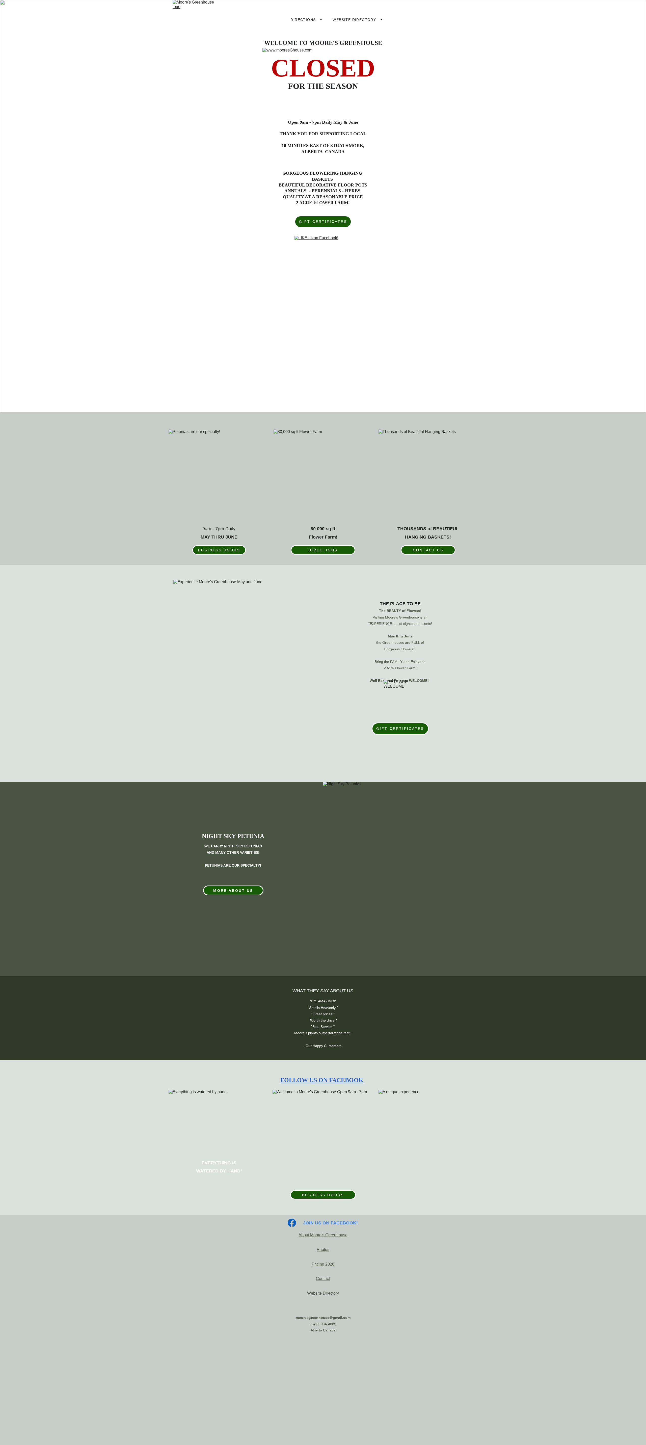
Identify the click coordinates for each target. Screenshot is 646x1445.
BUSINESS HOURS (219, 550)
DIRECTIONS (303, 20)
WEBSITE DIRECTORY (354, 20)
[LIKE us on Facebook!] (322, 245)
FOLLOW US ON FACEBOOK (321, 1080)
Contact (323, 1278)
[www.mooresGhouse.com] (323, 1351)
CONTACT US (428, 550)
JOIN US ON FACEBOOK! (330, 1222)
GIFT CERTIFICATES (323, 222)
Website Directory (323, 1293)
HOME (268, 20)
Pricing (318, 1264)
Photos (323, 1249)
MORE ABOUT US (233, 891)
